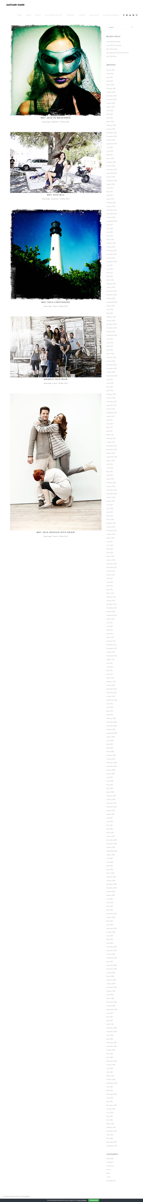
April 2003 (109, 943)
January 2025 (110, 129)
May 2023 (109, 191)
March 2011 (110, 678)
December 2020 (111, 291)
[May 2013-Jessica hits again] (55, 462)
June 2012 (109, 626)
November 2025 (111, 99)
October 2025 (110, 103)
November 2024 (111, 136)
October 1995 (110, 1050)
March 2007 (110, 832)
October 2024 (110, 140)
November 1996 (111, 1031)
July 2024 (109, 147)
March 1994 (110, 1076)
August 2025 (110, 107)
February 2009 (111, 755)
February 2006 (111, 877)
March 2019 (110, 354)
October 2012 (110, 611)
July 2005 (109, 899)
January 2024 (110, 166)
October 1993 (110, 1079)
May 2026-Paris (111, 56)
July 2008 (109, 777)
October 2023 (110, 177)
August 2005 (110, 895)
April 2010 (109, 715)
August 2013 (110, 575)
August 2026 (110, 70)
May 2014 (109, 549)
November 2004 (111, 914)
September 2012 (111, 615)
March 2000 (110, 976)
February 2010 (111, 718)
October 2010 (110, 696)
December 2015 (111, 490)
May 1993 (109, 1090)
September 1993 (111, 1083)
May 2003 (109, 939)
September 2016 (111, 457)
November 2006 (111, 844)
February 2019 (111, 357)
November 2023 (111, 173)
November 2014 (111, 530)
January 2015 (110, 527)
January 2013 (110, 600)
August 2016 (110, 460)
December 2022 (111, 210)
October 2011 (110, 652)
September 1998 (111, 1009)
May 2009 (109, 744)
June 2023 (109, 188)
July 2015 (109, 505)
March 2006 (110, 873)
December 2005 (111, 884)
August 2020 (110, 306)
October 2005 (110, 891)
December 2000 (111, 965)
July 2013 (109, 578)
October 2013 (110, 571)
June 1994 (109, 1068)
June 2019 (109, 343)
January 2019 (110, 361)
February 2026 (111, 88)
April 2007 (109, 829)
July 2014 (109, 541)
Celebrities (54, 122)
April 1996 (109, 1039)
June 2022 (109, 228)
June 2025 (109, 110)
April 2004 (109, 925)
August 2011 (110, 659)
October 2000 (110, 972)
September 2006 (111, 851)
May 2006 (109, 866)
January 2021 (110, 287)
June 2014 (109, 545)
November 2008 (111, 766)
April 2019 (109, 350)
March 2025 (110, 121)
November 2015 (111, 494)
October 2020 (110, 298)
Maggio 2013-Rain (55, 379)
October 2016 (110, 453)
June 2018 (109, 383)
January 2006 (110, 880)
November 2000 (111, 969)
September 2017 (111, 413)
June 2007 (109, 821)
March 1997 (110, 1024)
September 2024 (111, 144)
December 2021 (111, 250)
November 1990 (111, 1131)
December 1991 (111, 1105)
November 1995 (111, 1046)
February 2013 (111, 597)
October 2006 (110, 847)
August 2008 (110, 774)
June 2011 (109, 667)
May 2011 (109, 670)
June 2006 (109, 862)
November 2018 (111, 368)
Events (108, 1169)
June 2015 (109, 508)
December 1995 (111, 1042)
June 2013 (109, 582)
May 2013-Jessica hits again (56, 532)
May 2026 (109, 77)
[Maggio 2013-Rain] (55, 346)
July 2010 (109, 704)
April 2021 (109, 276)
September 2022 (111, 221)
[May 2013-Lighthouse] (55, 254)
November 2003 (111, 928)
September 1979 (111, 1146)
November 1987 (111, 1142)
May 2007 (109, 825)
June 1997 (109, 1013)
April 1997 (109, 1020)
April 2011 (109, 674)
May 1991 (109, 1116)
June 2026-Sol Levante (113, 45)
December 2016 (111, 446)
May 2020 (109, 313)
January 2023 (110, 206)
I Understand (94, 1200)
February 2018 (111, 394)
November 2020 (111, 295)
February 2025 (111, 125)
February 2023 (111, 203)
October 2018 (110, 372)
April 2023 (109, 195)
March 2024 (110, 158)
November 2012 (111, 608)
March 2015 (110, 519)
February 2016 (111, 483)
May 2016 (109, 471)
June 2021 (109, 269)
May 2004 (109, 921)
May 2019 (109, 346)
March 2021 (110, 280)
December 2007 (111, 803)
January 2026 (110, 92)
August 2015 (110, 501)
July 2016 (109, 464)
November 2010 (111, 692)
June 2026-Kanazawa (113, 42)
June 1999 (109, 995)
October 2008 (110, 770)
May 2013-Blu (55, 195)
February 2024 (111, 162)
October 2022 (110, 217)
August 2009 (110, 737)
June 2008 (109, 781)
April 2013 (109, 589)
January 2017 (110, 442)
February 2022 (111, 243)
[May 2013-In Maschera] (55, 70)
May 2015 (109, 512)
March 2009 (110, 751)
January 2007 (110, 836)
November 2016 (111, 449)
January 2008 (110, 799)
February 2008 (111, 796)
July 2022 (109, 225)
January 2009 (110, 759)
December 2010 (111, 689)
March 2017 (110, 435)
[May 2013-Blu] (55, 162)
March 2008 (110, 792)
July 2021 (109, 265)
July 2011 (109, 663)
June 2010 (109, 707)
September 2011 (111, 656)
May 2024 (109, 155)
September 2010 (111, 700)
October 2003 (110, 932)
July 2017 (109, 420)
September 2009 (111, 733)
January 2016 (110, 486)
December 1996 (111, 1028)
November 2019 (111, 328)
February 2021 (111, 284)
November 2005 (111, 888)
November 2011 (111, 648)
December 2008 (111, 762)
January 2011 (110, 685)
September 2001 (111, 958)
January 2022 (110, 247)
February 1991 (111, 1127)
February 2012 (111, 641)
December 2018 (111, 365)
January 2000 (110, 984)
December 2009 (111, 722)
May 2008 (109, 785)
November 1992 (111, 1094)
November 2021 (111, 254)
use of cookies (82, 1200)
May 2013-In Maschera (56, 118)
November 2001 (111, 950)
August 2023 (110, 184)
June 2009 (109, 740)
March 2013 (110, 593)
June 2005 (109, 902)
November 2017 (111, 405)
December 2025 (111, 96)
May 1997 (109, 1017)
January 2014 (110, 560)
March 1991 (110, 1124)
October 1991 (110, 1109)
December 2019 (111, 324)
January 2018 (110, 398)
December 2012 (111, 604)
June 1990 (109, 1135)
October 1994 (110, 1065)
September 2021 (111, 261)
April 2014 (109, 552)
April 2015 (109, 516)
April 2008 (109, 788)
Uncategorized (111, 1180)
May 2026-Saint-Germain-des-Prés (117, 53)
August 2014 (110, 538)
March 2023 (110, 199)
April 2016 (109, 475)
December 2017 (111, 401)
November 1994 (111, 1061)
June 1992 (109, 1098)
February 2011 (111, 681)
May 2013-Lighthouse (55, 302)
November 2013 (111, 567)
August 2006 (110, 855)
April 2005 (109, 910)
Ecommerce (110, 1166)
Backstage (46, 122)
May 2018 (109, 387)
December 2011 (111, 645)
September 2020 (111, 302)
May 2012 (109, 630)
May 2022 (109, 232)
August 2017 (110, 416)
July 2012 (109, 622)
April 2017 (109, 431)
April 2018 (109, 390)
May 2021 (109, 273)
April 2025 (109, 118)
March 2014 (110, 556)
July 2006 (109, 858)
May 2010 (109, 711)
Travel (54, 306)
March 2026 (110, 85)
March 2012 (110, 637)
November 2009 (111, 726)
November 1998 (111, 1002)
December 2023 (111, 169)
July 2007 (109, 818)
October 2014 (110, 534)
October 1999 (110, 991)
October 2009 (110, 729)
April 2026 (109, 81)
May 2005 (109, 906)
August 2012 (110, 619)
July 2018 (109, 379)
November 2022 (111, 214)
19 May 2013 (64, 122)
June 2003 (109, 936)
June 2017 (109, 424)
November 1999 (111, 987)
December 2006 (111, 840)
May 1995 (109, 1054)
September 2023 (111, 180)
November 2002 (111, 947)
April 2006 (109, 869)
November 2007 (111, 807)
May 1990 (109, 1138)
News (108, 1173)
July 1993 (109, 1087)
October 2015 (110, 497)
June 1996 (109, 1035)
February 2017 (111, 438)
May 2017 (109, 427)
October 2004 (110, 917)
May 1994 (109, 1072)
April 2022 (109, 236)
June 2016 (109, 468)
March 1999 (110, 998)
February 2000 (111, 980)
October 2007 (110, 810)
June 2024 (109, 151)
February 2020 (111, 317)
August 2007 (110, 814)
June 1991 (109, 1112)
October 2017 (110, 409)
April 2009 (109, 748)
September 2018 (111, 376)
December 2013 (111, 564)
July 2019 (109, 339)
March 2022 (110, 239)
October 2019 (110, 331)
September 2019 (111, 335)
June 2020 (109, 309)
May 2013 (109, 586)
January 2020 (110, 320)
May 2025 (109, 114)
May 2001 (109, 961)
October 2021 (110, 258)
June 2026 (109, 74)
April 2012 (109, 634)
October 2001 (110, 954)
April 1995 (109, 1057)
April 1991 (109, 1120)
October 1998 (110, 1006)
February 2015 (111, 523)
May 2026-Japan (111, 49)
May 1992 (109, 1101)
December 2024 (111, 133)
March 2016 (110, 479)
